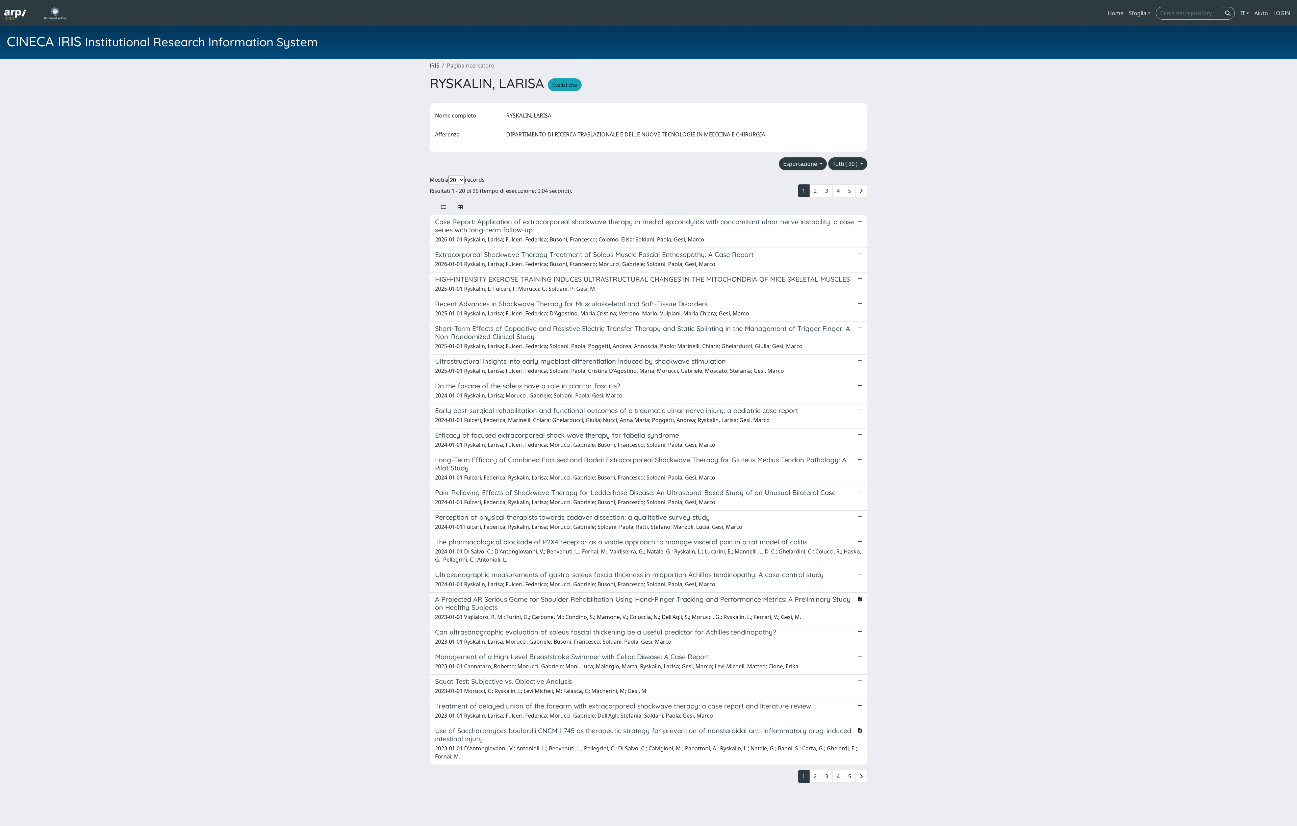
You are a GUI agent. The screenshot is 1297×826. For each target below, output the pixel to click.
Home (1115, 13)
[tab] (443, 207)
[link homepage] (18, 13)
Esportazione (800, 163)
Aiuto (1261, 13)
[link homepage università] (55, 13)
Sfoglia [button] (1137, 13)
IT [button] (1242, 13)
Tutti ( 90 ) (846, 163)
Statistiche (564, 84)
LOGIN (1281, 13)
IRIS (434, 65)
